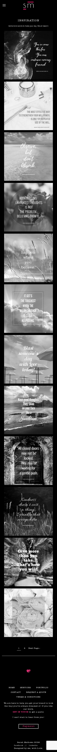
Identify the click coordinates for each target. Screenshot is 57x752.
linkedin (33, 745)
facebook (18, 745)
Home (12, 687)
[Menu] (4, 5)
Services (25, 687)
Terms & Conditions (28, 697)
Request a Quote (36, 692)
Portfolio (42, 687)
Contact (16, 692)
